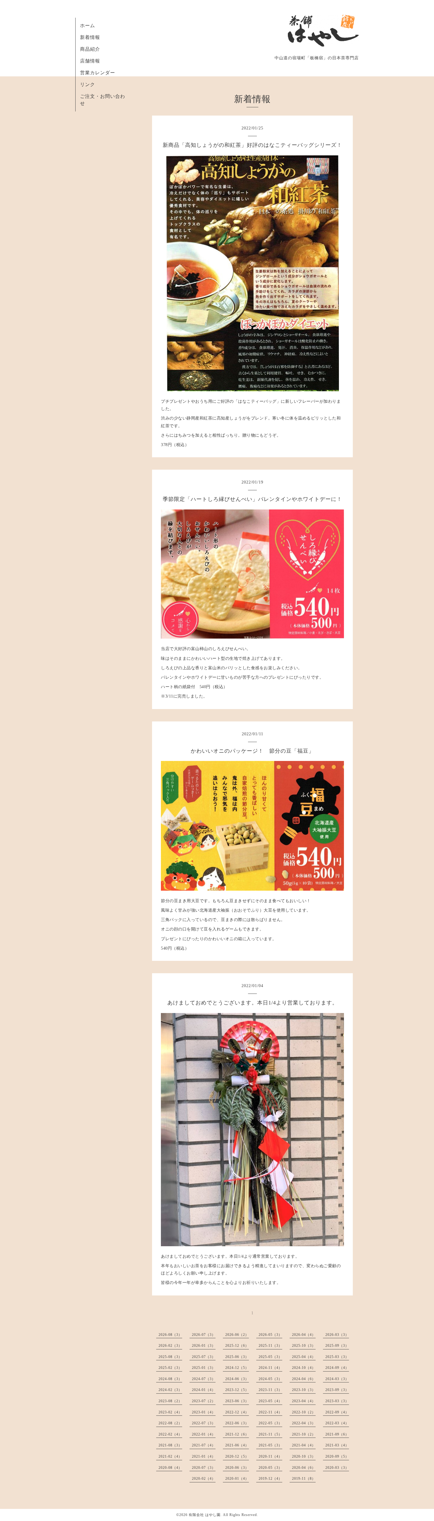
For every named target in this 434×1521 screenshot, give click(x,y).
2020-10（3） (304, 1456)
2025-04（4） (304, 1357)
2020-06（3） (237, 1468)
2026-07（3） (204, 1335)
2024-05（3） (270, 1379)
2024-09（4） (337, 1368)
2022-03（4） (337, 1423)
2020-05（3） (270, 1468)
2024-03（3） (337, 1379)
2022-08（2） (170, 1423)
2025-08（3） (170, 1357)
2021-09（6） (337, 1434)
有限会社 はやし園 (205, 1515)
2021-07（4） (204, 1445)
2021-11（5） (270, 1434)
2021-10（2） (304, 1434)
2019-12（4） (270, 1478)
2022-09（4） (337, 1412)
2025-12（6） (237, 1346)
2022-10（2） (304, 1412)
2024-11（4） (270, 1368)
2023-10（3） (304, 1390)
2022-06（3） (237, 1423)
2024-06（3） (237, 1379)
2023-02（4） (170, 1412)
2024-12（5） (237, 1368)
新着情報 (90, 37)
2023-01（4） (204, 1412)
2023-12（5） (237, 1390)
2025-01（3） (204, 1368)
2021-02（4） (170, 1456)
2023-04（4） (304, 1401)
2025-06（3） (237, 1357)
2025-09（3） (337, 1346)
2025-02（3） (170, 1368)
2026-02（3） (170, 1346)
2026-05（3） (270, 1335)
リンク (87, 84)
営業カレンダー (97, 72)
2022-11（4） (270, 1412)
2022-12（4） (237, 1412)
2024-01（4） (204, 1390)
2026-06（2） (237, 1335)
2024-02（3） (170, 1390)
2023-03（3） (337, 1401)
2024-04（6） (304, 1379)
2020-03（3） (337, 1468)
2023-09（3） (337, 1390)
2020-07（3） (204, 1468)
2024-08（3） (170, 1379)
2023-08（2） (170, 1401)
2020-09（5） (337, 1456)
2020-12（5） (237, 1456)
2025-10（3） (304, 1346)
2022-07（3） (204, 1423)
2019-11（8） (304, 1478)
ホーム (87, 25)
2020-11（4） (270, 1456)
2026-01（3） (204, 1346)
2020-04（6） (304, 1468)
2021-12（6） (237, 1434)
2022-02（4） (170, 1434)
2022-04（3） (304, 1423)
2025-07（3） (204, 1357)
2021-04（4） (304, 1445)
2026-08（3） (170, 1335)
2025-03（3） (337, 1357)
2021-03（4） (337, 1445)
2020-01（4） (237, 1478)
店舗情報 (90, 60)
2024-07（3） (204, 1379)
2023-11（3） (270, 1390)
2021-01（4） (204, 1456)
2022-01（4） (204, 1434)
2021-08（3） (170, 1445)
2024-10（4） (304, 1368)
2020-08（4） (170, 1468)
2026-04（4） (304, 1335)
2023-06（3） (237, 1401)
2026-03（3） (337, 1335)
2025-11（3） (270, 1346)
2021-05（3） (270, 1445)
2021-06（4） (237, 1445)
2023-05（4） (270, 1401)
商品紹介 (90, 49)
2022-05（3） (270, 1423)
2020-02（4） (204, 1478)
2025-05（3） (270, 1357)
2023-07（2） (204, 1401)
